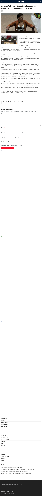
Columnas (3, 414)
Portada (3, 443)
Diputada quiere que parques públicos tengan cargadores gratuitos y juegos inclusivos (16, 473)
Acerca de (3, 491)
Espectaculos (4, 424)
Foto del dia (4, 426)
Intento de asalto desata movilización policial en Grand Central (12, 467)
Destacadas (4, 418)
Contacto (12, 491)
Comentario (3, 113)
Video (2, 460)
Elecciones (3, 420)
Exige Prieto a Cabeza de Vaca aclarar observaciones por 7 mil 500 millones (14, 471)
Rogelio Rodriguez (8, 10)
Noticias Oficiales (5, 439)
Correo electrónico (5, 132)
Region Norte (4, 450)
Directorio (7, 491)
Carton (3, 411)
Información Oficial (5, 428)
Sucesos (3, 458)
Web (22, 132)
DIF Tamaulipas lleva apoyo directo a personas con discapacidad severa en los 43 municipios (17, 469)
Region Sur (3, 452)
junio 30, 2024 (16, 10)
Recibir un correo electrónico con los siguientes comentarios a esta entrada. (15, 141)
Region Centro (4, 447)
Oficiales (3, 441)
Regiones (3, 454)
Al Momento (4, 409)
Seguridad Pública (5, 456)
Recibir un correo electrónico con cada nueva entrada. (11, 145)
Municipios (3, 435)
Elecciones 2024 (4, 422)
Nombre (3, 127)
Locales (3, 431)
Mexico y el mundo (5, 433)
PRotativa (21, 10)
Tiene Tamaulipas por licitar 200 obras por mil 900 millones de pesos (13, 475)
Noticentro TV (4, 437)
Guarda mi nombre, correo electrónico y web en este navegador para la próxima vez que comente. (20, 137)
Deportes (3, 416)
